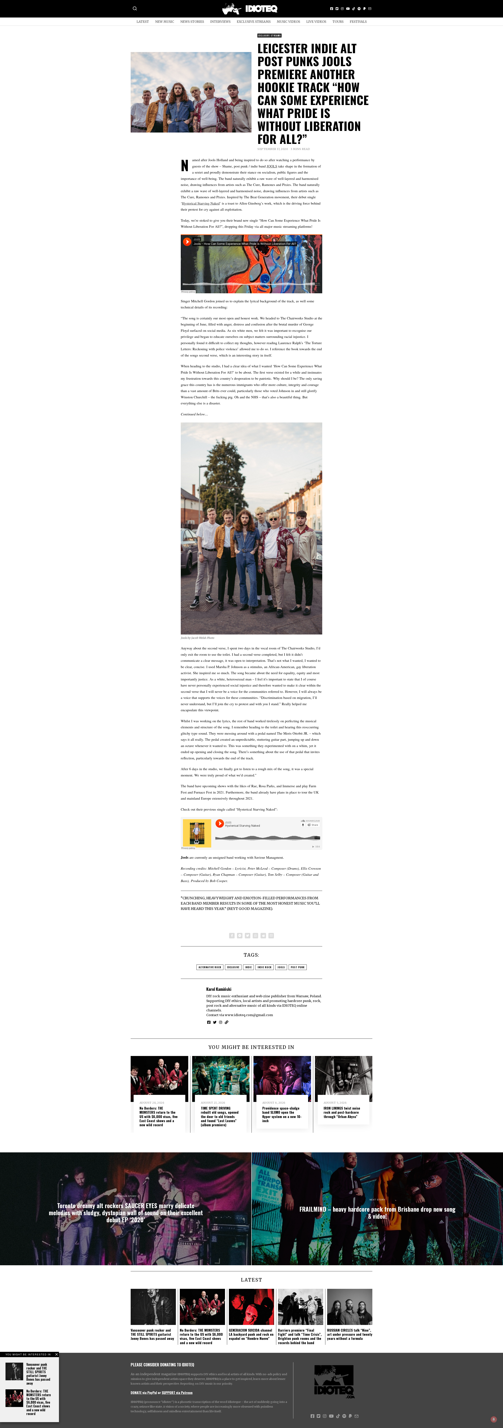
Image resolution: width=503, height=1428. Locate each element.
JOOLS (272, 166)
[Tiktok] (353, 8)
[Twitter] (337, 8)
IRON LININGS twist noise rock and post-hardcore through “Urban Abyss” (342, 1112)
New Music (164, 22)
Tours (337, 22)
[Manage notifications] (494, 1419)
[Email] (369, 8)
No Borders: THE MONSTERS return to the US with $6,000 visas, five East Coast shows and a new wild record (38, 1402)
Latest (143, 22)
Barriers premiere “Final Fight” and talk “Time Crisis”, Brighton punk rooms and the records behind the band (300, 1336)
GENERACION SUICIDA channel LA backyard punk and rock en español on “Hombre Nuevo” (251, 1334)
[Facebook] (331, 8)
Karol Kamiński (218, 989)
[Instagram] (342, 8)
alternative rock (210, 967)
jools (281, 967)
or (159, 1392)
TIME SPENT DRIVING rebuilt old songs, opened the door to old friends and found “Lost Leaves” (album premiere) (220, 1116)
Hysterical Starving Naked (201, 203)
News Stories (192, 22)
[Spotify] (359, 8)
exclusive (233, 967)
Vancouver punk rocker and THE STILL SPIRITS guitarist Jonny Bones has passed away (38, 1374)
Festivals (358, 22)
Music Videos (288, 22)
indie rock (265, 967)
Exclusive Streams (254, 22)
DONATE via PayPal (144, 1392)
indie (248, 967)
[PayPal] (364, 8)
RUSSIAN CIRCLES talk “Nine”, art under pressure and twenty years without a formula (349, 1334)
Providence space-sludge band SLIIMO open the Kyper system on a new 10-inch (282, 1114)
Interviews (220, 22)
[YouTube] (348, 8)
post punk (298, 967)
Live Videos (316, 22)
